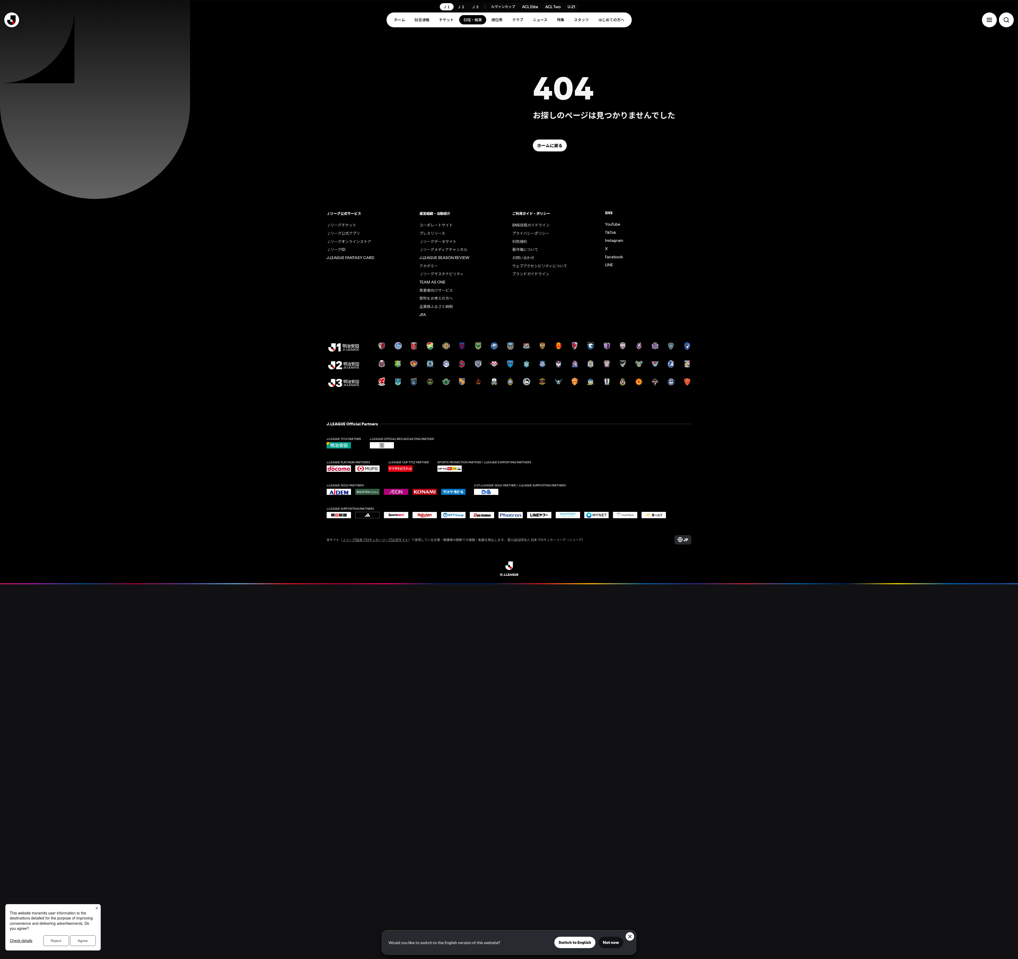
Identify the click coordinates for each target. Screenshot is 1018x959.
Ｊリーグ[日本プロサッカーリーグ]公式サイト (375, 540)
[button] (989, 19)
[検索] (1006, 19)
